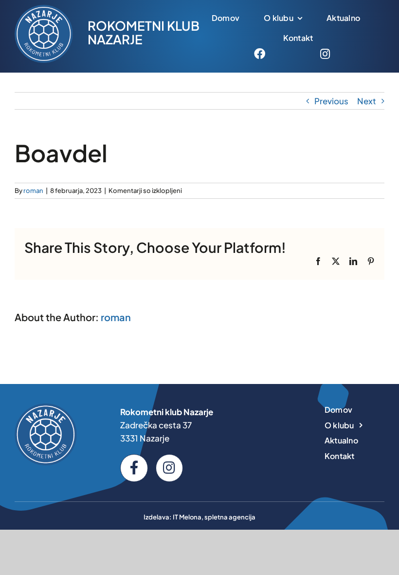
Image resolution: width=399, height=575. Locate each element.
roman (33, 190)
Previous (331, 101)
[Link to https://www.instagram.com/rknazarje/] (325, 53)
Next (366, 101)
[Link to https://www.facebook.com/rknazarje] (259, 53)
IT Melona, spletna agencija (214, 517)
